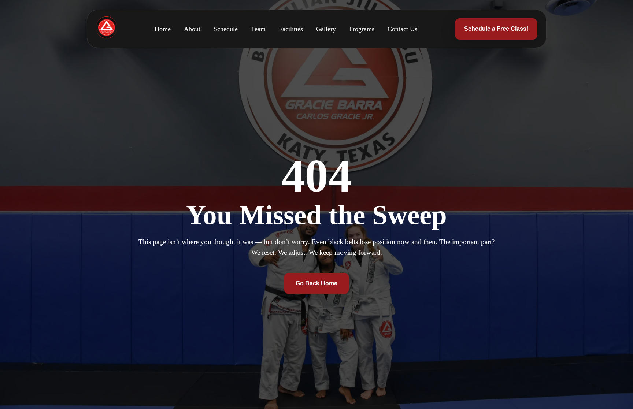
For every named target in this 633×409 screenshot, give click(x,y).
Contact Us (402, 29)
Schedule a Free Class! (496, 29)
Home (163, 29)
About (192, 29)
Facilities (291, 29)
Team (258, 29)
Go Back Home (316, 283)
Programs (361, 29)
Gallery (326, 29)
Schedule (226, 29)
